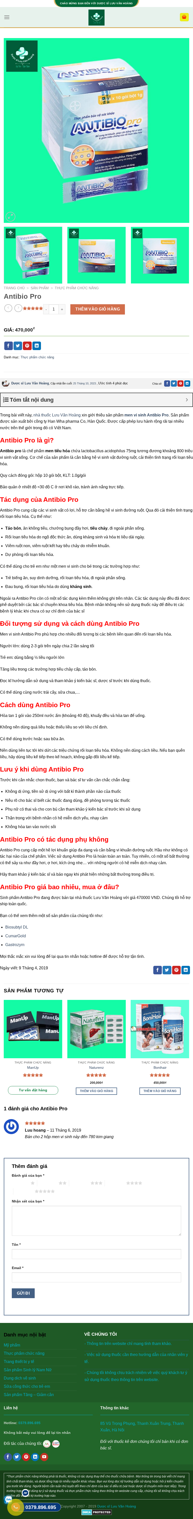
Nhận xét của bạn (28, 1201)
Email (17, 1268)
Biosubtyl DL (16, 927)
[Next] (179, 130)
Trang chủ (14, 288)
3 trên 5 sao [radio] (79, 1183)
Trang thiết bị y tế (19, 1361)
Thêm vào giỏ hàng (97, 309)
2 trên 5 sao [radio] (48, 1183)
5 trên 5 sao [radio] (24, 1191)
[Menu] (7, 17)
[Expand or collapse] (187, 400)
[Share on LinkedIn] (36, 346)
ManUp (33, 1068)
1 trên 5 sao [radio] (20, 1183)
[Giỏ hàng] (184, 17)
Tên (16, 1245)
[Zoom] (10, 217)
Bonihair (160, 1068)
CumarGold (15, 936)
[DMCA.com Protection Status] (96, 1512)
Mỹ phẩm (12, 1345)
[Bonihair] (160, 1029)
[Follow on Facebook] (8, 1457)
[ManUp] (33, 1029)
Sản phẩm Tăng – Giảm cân (29, 1395)
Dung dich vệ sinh (20, 1378)
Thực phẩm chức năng (77, 288)
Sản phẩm (40, 288)
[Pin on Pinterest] (27, 346)
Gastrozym (14, 945)
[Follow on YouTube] (44, 1457)
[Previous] (13, 130)
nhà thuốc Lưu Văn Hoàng (57, 415)
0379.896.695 (29, 1423)
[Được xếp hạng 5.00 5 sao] (33, 1075)
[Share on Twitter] (18, 346)
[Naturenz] (96, 1029)
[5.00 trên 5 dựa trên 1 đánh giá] (33, 308)
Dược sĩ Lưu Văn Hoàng (30, 383)
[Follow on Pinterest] (26, 1457)
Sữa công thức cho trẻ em (27, 1386)
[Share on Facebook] (8, 346)
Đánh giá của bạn (28, 1175)
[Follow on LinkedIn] (35, 1457)
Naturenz (96, 1068)
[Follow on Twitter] (17, 1457)
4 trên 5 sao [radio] (115, 1183)
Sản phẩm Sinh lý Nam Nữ (28, 1370)
